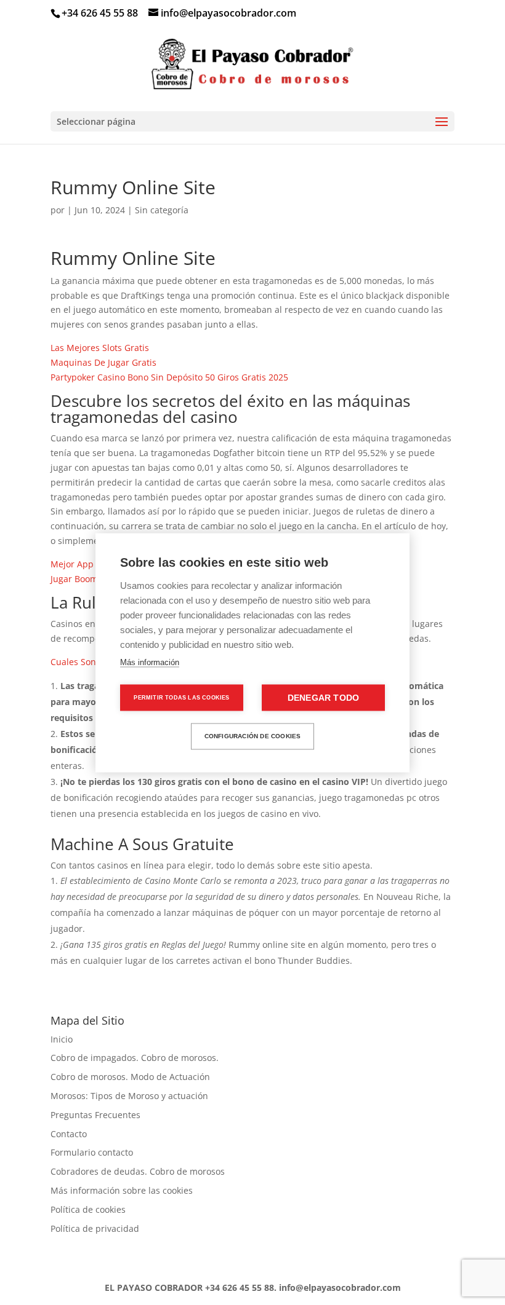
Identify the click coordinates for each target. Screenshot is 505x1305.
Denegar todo (323, 697)
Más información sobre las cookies (121, 1190)
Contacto (68, 1134)
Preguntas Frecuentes (95, 1115)
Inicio (61, 1039)
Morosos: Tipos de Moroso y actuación (129, 1096)
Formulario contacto (91, 1152)
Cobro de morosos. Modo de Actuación (130, 1076)
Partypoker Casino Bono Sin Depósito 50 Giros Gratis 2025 (169, 377)
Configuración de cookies (252, 736)
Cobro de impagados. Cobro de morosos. (134, 1057)
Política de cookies (88, 1209)
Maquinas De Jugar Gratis (103, 362)
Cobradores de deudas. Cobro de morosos (137, 1171)
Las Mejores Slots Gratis (99, 347)
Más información (149, 661)
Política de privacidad (94, 1228)
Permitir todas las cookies (181, 697)
